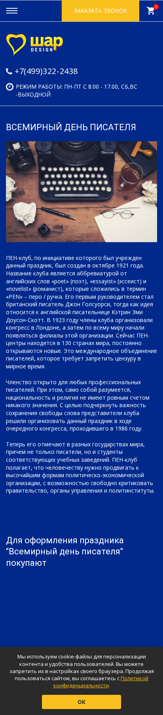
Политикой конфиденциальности (101, 682)
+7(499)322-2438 (46, 71)
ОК (81, 702)
